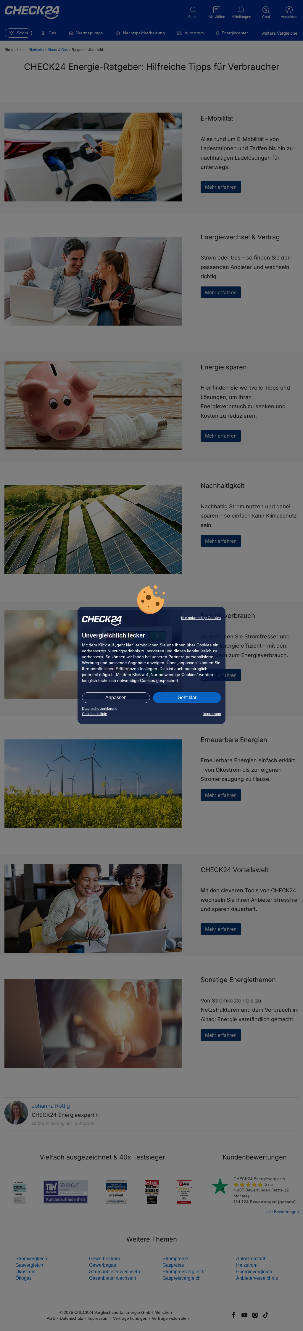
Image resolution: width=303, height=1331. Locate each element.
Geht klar (187, 697)
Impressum (212, 714)
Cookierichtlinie (94, 714)
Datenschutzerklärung (99, 709)
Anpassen (116, 697)
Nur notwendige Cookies (201, 618)
